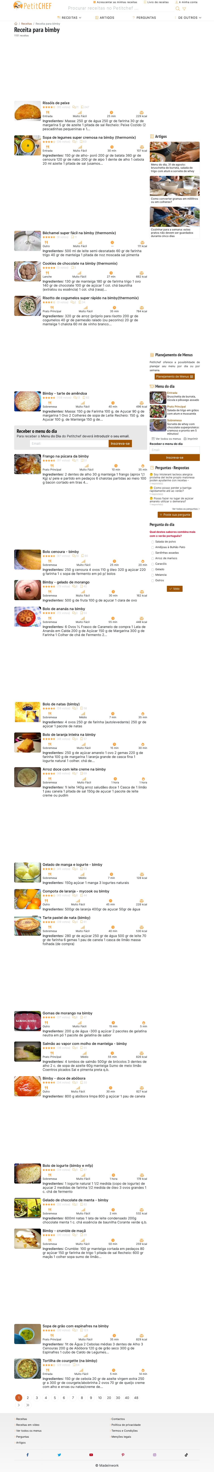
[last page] (27, 1405)
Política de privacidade (126, 1424)
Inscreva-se (120, 444)
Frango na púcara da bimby (66, 456)
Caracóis (161, 563)
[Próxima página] (18, 1405)
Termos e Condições (125, 1430)
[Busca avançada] (184, 9)
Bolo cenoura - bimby (61, 552)
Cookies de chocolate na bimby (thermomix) (80, 263)
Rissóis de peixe (56, 103)
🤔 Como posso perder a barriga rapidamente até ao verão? (170, 489)
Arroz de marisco (166, 558)
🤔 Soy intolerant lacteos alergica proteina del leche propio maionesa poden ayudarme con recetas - (172, 477)
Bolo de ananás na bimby (64, 609)
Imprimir (192, 438)
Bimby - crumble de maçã (64, 1231)
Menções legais (121, 1436)
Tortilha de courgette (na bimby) (70, 1361)
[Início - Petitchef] (16, 23)
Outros (159, 580)
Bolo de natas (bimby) (61, 704)
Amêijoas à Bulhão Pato (170, 547)
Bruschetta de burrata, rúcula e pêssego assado (183, 398)
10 (100, 1398)
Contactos (118, 1419)
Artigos (106, 17)
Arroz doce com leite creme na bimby (74, 769)
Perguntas (146, 17)
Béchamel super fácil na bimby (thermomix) (79, 233)
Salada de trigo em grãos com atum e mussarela (183, 412)
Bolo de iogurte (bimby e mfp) (68, 1165)
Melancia (161, 574)
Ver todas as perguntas (185, 508)
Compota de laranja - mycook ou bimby (76, 891)
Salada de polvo (165, 541)
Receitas (69, 17)
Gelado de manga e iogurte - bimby (72, 864)
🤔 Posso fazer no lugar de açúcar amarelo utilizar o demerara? (171, 500)
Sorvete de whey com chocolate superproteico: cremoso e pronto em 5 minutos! (183, 428)
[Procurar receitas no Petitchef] (177, 8)
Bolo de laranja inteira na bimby (69, 734)
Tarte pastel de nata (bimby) (66, 918)
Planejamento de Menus (173, 376)
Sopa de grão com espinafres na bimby (76, 1326)
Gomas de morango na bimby (67, 1013)
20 (109, 1398)
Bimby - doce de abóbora (64, 1078)
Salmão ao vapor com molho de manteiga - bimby (85, 1044)
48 (136, 1398)
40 (127, 1398)
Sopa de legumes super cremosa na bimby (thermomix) (89, 137)
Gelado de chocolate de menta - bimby (75, 1200)
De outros (187, 17)
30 (118, 1398)
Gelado (159, 569)
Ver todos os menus (168, 438)
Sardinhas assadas (167, 552)
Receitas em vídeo (27, 1424)
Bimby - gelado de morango (66, 582)
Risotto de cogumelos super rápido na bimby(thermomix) (91, 298)
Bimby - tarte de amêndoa (65, 393)
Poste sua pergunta (176, 514)
